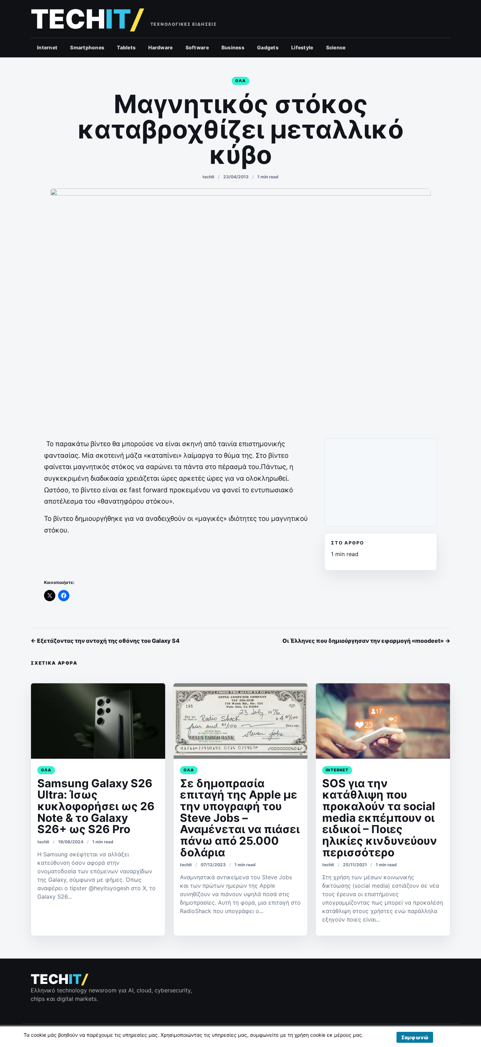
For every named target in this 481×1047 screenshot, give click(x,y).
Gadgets (268, 47)
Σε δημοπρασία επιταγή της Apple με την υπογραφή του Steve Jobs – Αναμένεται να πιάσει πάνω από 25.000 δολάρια (240, 818)
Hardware (160, 47)
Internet (47, 47)
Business (232, 47)
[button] (415, 1037)
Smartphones (87, 47)
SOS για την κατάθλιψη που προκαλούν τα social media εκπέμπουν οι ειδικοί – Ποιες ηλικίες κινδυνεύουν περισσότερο (379, 818)
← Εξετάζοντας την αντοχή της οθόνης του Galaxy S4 (105, 640)
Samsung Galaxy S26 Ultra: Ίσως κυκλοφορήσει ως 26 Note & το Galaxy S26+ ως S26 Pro (96, 806)
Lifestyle (302, 47)
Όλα (240, 80)
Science (336, 47)
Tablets (126, 47)
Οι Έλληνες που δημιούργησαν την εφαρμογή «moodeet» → (366, 640)
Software (197, 47)
